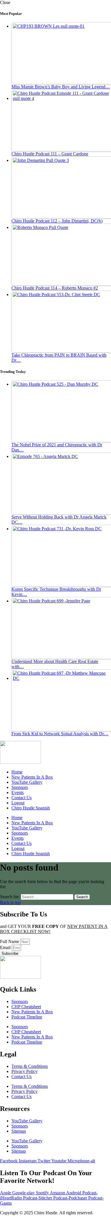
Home (16, 771)
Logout (17, 802)
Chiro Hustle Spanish (30, 807)
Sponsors (19, 787)
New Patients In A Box (32, 777)
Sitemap (18, 1131)
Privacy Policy (24, 1071)
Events (17, 792)
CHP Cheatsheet (26, 1006)
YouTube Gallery (26, 782)
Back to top (10, 902)
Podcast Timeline (26, 1016)
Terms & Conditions (29, 1066)
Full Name (10, 941)
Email (6, 947)
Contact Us (21, 797)
